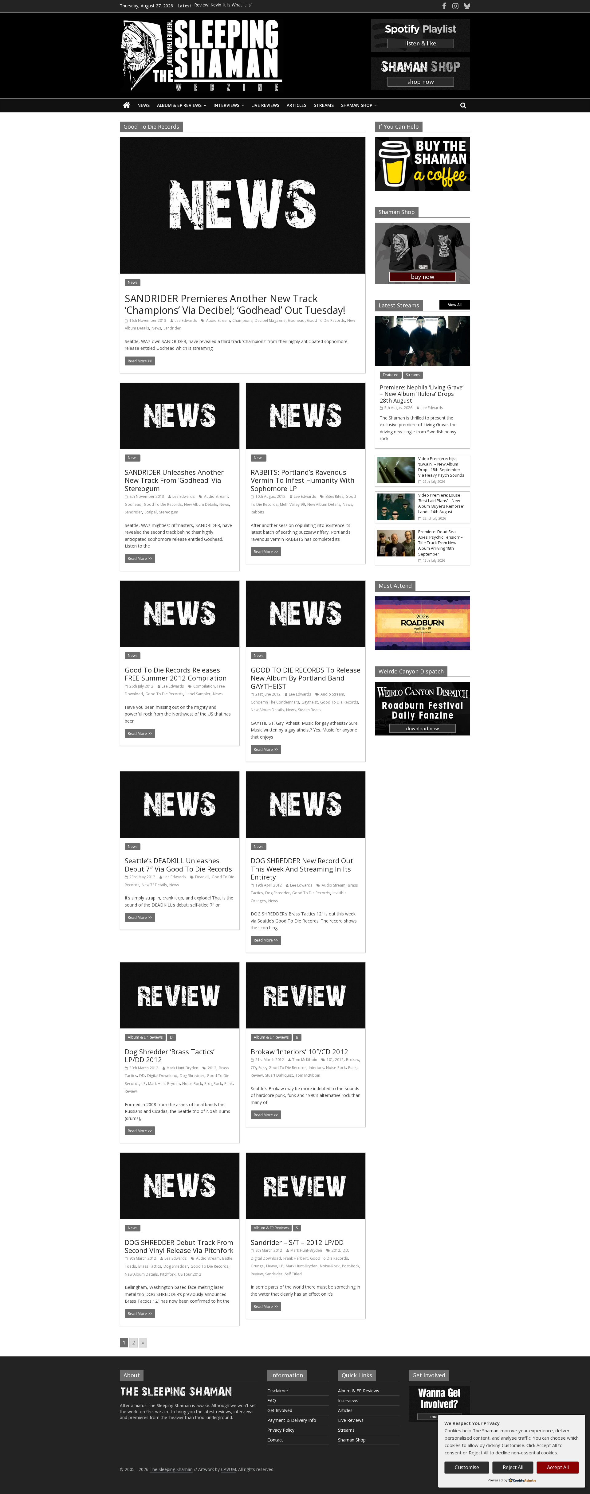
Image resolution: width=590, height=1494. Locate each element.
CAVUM (228, 1469)
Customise (467, 1467)
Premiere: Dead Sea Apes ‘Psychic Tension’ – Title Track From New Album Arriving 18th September (440, 543)
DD (142, 1075)
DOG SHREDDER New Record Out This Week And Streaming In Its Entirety (302, 868)
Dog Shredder (277, 892)
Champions (242, 320)
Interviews (226, 105)
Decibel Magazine (270, 320)
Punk (228, 1083)
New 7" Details (154, 884)
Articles (296, 105)
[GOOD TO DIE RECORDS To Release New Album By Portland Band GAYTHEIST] (305, 584)
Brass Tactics (149, 1266)
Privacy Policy (280, 1430)
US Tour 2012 (189, 1274)
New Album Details (200, 504)
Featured (391, 374)
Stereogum (168, 512)
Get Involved (279, 1410)
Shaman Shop (356, 105)
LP (144, 1083)
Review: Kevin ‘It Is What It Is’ (222, 6)
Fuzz (262, 1067)
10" (329, 1059)
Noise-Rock (192, 1083)
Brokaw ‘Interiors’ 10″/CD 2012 (299, 1051)
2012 (212, 1068)
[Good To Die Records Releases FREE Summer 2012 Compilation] (179, 584)
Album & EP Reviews (179, 105)
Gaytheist (309, 702)
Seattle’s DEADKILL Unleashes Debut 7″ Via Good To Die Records (178, 864)
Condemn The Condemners (275, 702)
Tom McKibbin (304, 1059)
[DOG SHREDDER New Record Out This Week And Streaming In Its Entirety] (305, 775)
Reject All (513, 1467)
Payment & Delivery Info (291, 1420)
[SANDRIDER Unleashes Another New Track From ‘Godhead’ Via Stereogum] (179, 386)
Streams (324, 105)
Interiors (316, 1067)
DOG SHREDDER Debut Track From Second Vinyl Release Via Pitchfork (179, 1246)
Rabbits (257, 512)
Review (131, 1091)
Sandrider (172, 328)
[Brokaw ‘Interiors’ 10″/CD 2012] (305, 966)
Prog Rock (213, 1083)
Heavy (271, 1266)
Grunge (257, 1266)
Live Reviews (265, 105)
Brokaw (352, 1059)
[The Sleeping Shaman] (127, 105)
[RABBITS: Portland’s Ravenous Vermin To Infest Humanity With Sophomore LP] (305, 386)
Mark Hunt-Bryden (182, 1068)
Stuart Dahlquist (279, 1075)
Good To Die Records (326, 320)
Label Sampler (198, 693)
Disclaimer (277, 1391)
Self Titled (293, 1274)
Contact (275, 1440)
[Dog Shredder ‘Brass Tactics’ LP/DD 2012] (179, 966)
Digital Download (162, 1075)
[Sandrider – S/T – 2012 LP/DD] (305, 1156)
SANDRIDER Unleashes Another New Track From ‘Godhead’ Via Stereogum (174, 480)
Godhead (296, 320)
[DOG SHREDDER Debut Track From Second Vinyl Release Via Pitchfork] (179, 1156)
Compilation (204, 686)
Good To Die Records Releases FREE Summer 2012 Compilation (176, 673)
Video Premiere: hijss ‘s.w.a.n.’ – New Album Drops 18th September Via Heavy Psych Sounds (441, 467)
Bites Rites (334, 496)
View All (455, 304)
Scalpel (150, 512)
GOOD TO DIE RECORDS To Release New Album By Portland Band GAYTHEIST (305, 678)
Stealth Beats (309, 709)
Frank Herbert (295, 1258)
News (143, 105)
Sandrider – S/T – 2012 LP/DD (297, 1242)
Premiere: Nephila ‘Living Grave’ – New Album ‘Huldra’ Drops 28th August (421, 394)
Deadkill (202, 877)
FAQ (271, 1400)
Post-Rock (350, 1266)
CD (253, 1067)
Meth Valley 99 (292, 504)
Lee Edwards (186, 320)
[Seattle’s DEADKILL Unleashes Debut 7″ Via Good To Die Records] (179, 775)
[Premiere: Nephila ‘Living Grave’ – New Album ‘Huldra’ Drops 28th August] (422, 319)
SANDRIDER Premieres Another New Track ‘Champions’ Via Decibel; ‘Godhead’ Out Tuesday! (235, 304)
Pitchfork (167, 1274)
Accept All (558, 1467)
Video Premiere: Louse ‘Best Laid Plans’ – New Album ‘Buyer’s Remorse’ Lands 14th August (441, 503)
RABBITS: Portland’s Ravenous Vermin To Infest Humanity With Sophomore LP (303, 480)
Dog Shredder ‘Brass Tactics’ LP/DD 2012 (169, 1055)
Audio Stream (218, 320)
